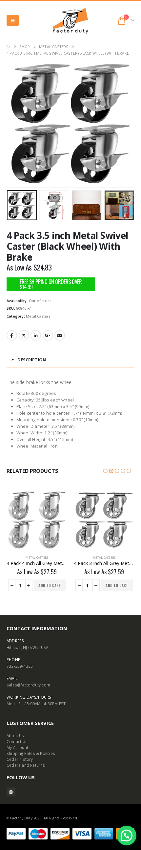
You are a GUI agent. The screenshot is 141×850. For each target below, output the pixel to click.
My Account (17, 747)
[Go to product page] (37, 519)
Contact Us (17, 741)
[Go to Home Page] (8, 46)
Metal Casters (38, 316)
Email (59, 335)
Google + (48, 335)
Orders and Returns (26, 765)
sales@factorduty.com (28, 684)
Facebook (12, 335)
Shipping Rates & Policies (31, 753)
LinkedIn (35, 335)
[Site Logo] (70, 21)
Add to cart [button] (49, 585)
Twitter (24, 335)
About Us (15, 735)
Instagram (11, 791)
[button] (13, 20)
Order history (20, 759)
